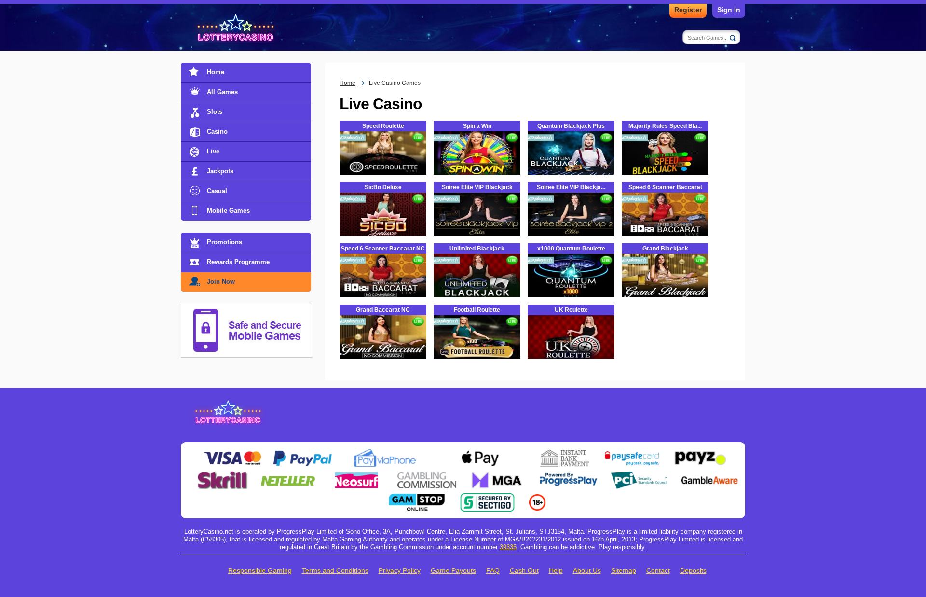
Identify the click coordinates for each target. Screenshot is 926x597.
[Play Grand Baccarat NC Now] (383, 345)
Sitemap (623, 570)
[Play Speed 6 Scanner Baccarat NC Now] (383, 284)
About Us (587, 570)
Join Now (221, 281)
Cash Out (524, 570)
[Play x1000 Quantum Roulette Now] (571, 284)
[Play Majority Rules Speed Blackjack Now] (665, 173)
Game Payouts (453, 570)
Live (213, 151)
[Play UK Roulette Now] (571, 345)
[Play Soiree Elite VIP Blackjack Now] (477, 223)
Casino (217, 131)
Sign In (728, 10)
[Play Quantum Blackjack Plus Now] (571, 161)
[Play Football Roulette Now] (477, 345)
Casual (217, 190)
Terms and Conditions (335, 570)
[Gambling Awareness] (709, 475)
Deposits (693, 570)
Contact (658, 570)
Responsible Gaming (260, 570)
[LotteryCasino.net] (237, 28)
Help (556, 570)
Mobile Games (228, 210)
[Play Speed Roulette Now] (383, 161)
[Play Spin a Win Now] (477, 161)
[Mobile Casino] (246, 309)
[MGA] (498, 475)
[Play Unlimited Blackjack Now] (477, 284)
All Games (222, 92)
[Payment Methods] (232, 453)
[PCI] (639, 475)
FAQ (493, 570)
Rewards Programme (238, 261)
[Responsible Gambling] (537, 497)
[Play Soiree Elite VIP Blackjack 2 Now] (571, 223)
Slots (214, 111)
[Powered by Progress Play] (568, 475)
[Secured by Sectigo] (487, 497)
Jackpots (220, 171)
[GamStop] (417, 497)
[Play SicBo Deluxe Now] (383, 223)
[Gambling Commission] (427, 475)
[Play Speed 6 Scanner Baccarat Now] (665, 223)
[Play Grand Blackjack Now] (665, 284)
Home (215, 72)
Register (688, 10)
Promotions (224, 242)
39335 (508, 547)
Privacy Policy (400, 570)
